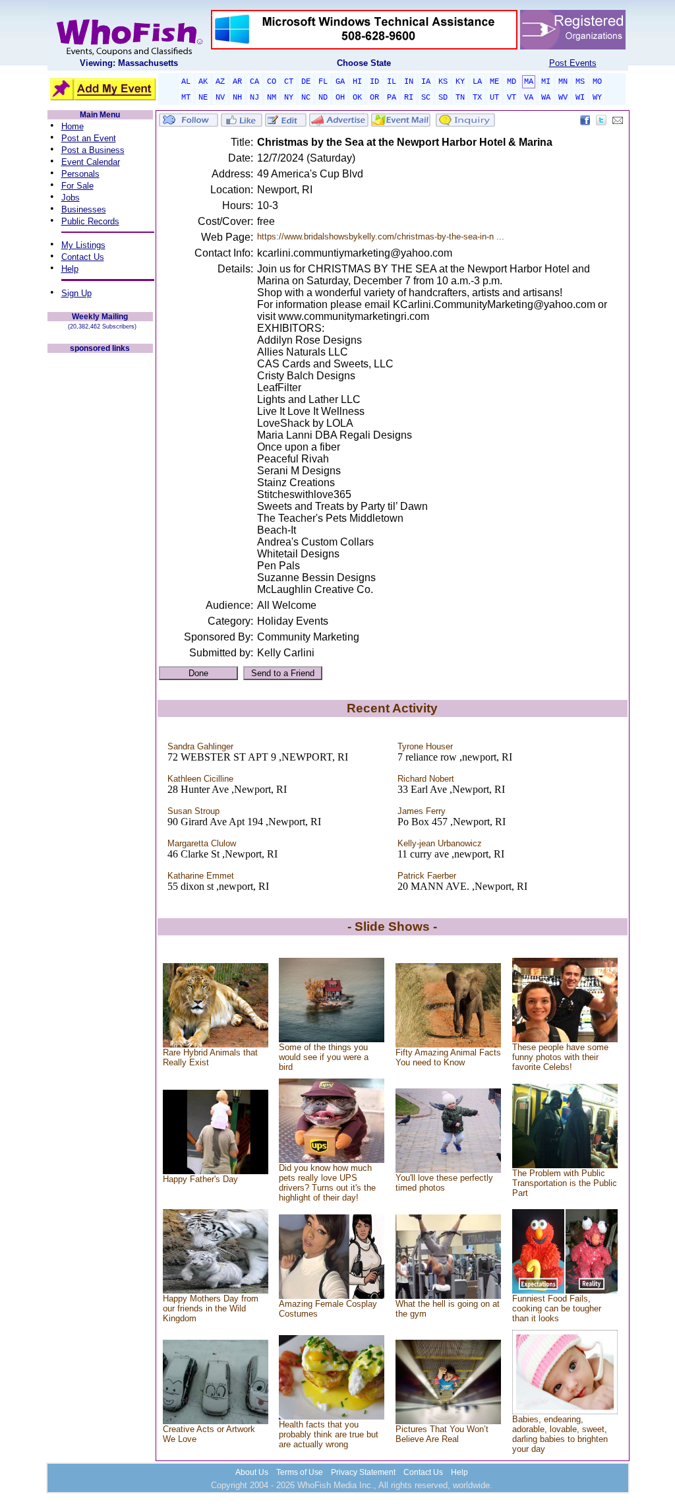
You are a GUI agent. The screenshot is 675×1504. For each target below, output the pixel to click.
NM (271, 97)
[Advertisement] (100, 553)
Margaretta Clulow (201, 843)
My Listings (83, 245)
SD (443, 97)
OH (340, 97)
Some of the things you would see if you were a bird (323, 1057)
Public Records (90, 221)
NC (305, 97)
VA (528, 97)
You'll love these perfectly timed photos (444, 1183)
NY (288, 97)
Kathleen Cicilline (200, 779)
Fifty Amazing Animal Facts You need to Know (448, 1057)
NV (220, 97)
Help (69, 269)
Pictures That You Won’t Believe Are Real (442, 1434)
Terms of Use (299, 1472)
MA (528, 81)
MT (186, 97)
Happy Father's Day (200, 1179)
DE (305, 81)
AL (186, 81)
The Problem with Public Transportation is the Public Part (564, 1183)
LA (477, 81)
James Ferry (421, 811)
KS (443, 81)
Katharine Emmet (200, 876)
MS (580, 81)
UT (494, 97)
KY (460, 81)
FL (323, 81)
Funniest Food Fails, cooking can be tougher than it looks (556, 1308)
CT (288, 81)
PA (391, 97)
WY (597, 97)
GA (340, 81)
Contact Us (82, 257)
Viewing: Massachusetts (129, 63)
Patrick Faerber (426, 876)
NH (237, 97)
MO (597, 81)
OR (374, 97)
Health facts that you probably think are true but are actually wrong (328, 1434)
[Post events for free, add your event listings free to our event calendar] (129, 52)
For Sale (77, 186)
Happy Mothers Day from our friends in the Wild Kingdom (210, 1308)
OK (357, 97)
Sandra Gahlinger (200, 746)
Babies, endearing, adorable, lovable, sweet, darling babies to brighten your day (560, 1434)
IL (391, 81)
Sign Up (76, 293)
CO (271, 81)
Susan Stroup (193, 811)
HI (357, 81)
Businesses (83, 209)
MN (563, 81)
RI (408, 97)
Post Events (573, 63)
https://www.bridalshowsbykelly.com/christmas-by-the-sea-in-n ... (380, 236)
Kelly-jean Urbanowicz (439, 843)
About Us (251, 1472)
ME (494, 81)
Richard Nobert (425, 779)
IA (425, 81)
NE (203, 97)
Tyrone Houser (425, 746)
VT (511, 97)
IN (408, 81)
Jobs (70, 198)
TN (460, 97)
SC (425, 97)
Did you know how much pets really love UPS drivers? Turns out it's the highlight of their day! (327, 1183)
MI (545, 81)
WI (580, 97)
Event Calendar (90, 162)
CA (254, 81)
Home (72, 126)
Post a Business (93, 150)
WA (545, 97)
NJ (254, 97)
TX (477, 97)
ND (323, 97)
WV (563, 97)
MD (511, 81)
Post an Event (88, 138)
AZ (220, 81)
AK (203, 81)
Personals (80, 174)
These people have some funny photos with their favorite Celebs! (560, 1057)
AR (237, 81)
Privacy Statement (363, 1472)
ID (374, 81)
